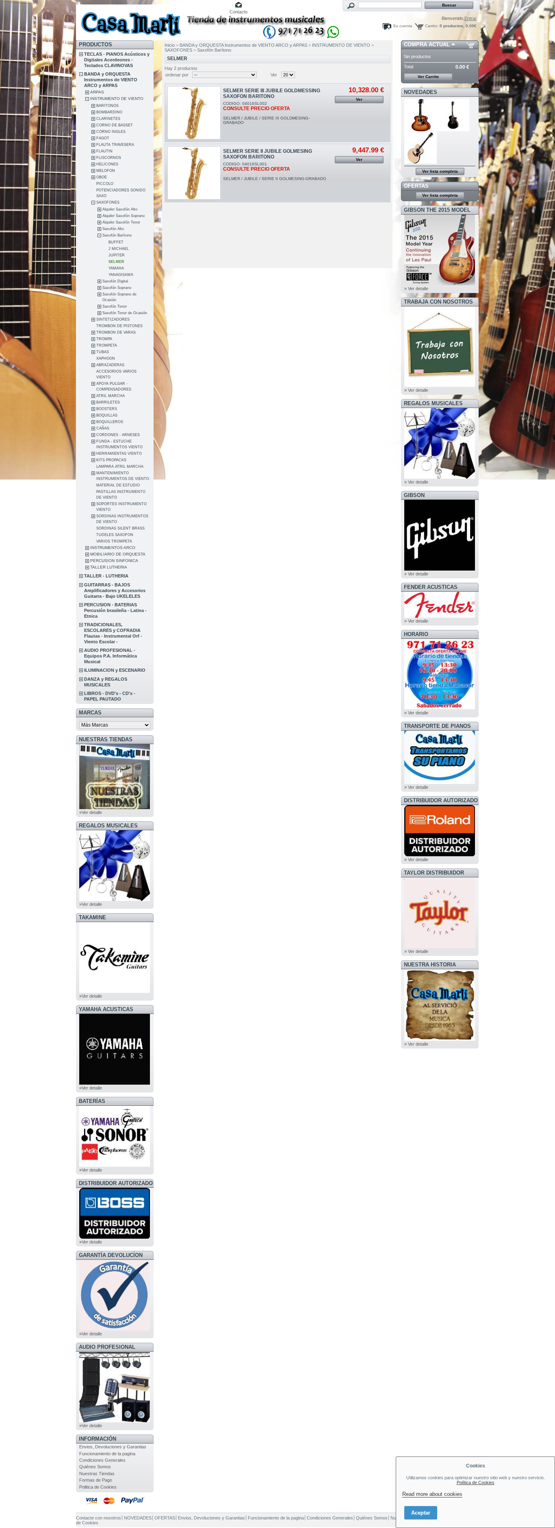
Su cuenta (402, 26)
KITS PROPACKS (111, 460)
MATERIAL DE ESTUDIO (118, 485)
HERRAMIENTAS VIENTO (119, 453)
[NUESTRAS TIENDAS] (114, 807)
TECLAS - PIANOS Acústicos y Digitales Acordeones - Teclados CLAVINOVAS (117, 60)
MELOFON (105, 171)
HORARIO (416, 634)
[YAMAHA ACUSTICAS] (114, 1083)
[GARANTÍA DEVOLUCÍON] (114, 1328)
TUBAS (102, 352)
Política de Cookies (475, 1482)
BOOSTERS (106, 409)
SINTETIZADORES (113, 319)
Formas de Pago (95, 1480)
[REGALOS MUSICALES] (114, 899)
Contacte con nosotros (98, 1517)
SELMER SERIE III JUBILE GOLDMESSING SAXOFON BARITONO (271, 93)
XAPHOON (105, 358)
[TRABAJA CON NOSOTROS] (439, 385)
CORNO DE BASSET (114, 125)
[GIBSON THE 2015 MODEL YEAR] (439, 283)
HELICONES (107, 164)
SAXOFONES (107, 202)
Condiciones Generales (102, 1460)
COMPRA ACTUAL (427, 44)
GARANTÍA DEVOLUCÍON (111, 1255)
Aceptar (420, 1513)
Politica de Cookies (98, 1487)
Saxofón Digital (115, 281)
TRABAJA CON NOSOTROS (438, 302)
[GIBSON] (439, 568)
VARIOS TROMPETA (114, 541)
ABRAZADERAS (110, 365)
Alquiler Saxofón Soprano (123, 216)
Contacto (238, 11)
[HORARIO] (439, 707)
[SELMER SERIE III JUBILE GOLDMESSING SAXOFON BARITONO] (194, 112)
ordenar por (177, 74)
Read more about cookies (432, 1494)
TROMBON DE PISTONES (119, 326)
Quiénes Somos (95, 1466)
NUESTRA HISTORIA (430, 965)
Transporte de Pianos (437, 726)
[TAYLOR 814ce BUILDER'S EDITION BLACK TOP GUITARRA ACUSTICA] (453, 129)
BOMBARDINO (109, 112)
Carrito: (431, 26)
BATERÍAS (92, 1101)
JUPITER (116, 255)
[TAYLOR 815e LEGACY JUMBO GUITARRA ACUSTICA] (420, 162)
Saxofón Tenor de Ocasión (124, 313)
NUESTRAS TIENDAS (105, 739)
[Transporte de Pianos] (439, 782)
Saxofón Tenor (114, 306)
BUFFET (116, 242)
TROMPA (104, 339)
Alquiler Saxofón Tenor (121, 222)
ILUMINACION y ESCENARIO (114, 670)
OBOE (101, 177)
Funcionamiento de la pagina (107, 1453)
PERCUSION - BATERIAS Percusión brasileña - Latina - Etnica (115, 610)
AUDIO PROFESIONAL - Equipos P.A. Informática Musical (110, 656)
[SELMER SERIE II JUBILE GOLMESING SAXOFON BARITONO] (194, 173)
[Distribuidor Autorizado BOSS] (114, 1237)
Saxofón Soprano (116, 288)
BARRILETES (108, 402)
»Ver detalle (90, 812)
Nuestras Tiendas (97, 1473)
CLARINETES (108, 119)
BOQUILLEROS (109, 422)
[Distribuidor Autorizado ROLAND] (439, 854)
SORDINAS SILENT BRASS (120, 528)
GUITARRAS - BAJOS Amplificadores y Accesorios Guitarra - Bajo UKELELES (114, 590)
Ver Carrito (428, 76)
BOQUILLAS (106, 415)
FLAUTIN (104, 151)
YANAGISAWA (120, 275)
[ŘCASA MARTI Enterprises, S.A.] (129, 20)
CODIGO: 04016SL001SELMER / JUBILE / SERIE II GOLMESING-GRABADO (274, 171)
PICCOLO (104, 184)
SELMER (116, 262)
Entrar (470, 18)
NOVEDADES (420, 92)
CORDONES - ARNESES (118, 435)
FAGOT (102, 138)
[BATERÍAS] (114, 1165)
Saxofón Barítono (117, 235)
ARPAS (97, 92)
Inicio (170, 45)
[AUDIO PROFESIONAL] (114, 1420)
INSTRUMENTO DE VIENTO (116, 98)
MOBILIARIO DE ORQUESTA (117, 554)
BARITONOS (107, 106)
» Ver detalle (416, 288)
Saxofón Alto (113, 229)
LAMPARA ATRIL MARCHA (119, 466)
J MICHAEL (118, 249)
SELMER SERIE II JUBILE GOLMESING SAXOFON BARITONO (267, 154)
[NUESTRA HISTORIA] (439, 1039)
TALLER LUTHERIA (108, 567)
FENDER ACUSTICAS (430, 587)
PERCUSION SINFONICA (114, 560)
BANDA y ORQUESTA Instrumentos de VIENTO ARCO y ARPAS (110, 80)
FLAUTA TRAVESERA (115, 145)
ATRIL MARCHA (110, 396)
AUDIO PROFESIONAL (107, 1347)
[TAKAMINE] (114, 991)
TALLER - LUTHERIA (106, 575)
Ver (274, 74)
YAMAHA (116, 268)
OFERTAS (416, 186)
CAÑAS (102, 428)
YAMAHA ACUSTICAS (106, 1009)
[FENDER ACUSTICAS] (439, 616)
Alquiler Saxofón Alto (119, 209)
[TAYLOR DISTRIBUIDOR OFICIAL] (439, 946)
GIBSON (414, 495)
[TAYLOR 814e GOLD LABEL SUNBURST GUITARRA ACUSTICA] (420, 129)
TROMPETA (106, 345)
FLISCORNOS (108, 158)
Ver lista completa (440, 171)
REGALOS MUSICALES (108, 826)
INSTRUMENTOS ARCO (112, 547)
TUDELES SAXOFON (114, 535)
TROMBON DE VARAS (116, 332)
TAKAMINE (92, 917)
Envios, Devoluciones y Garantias (112, 1446)
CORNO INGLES (111, 132)
